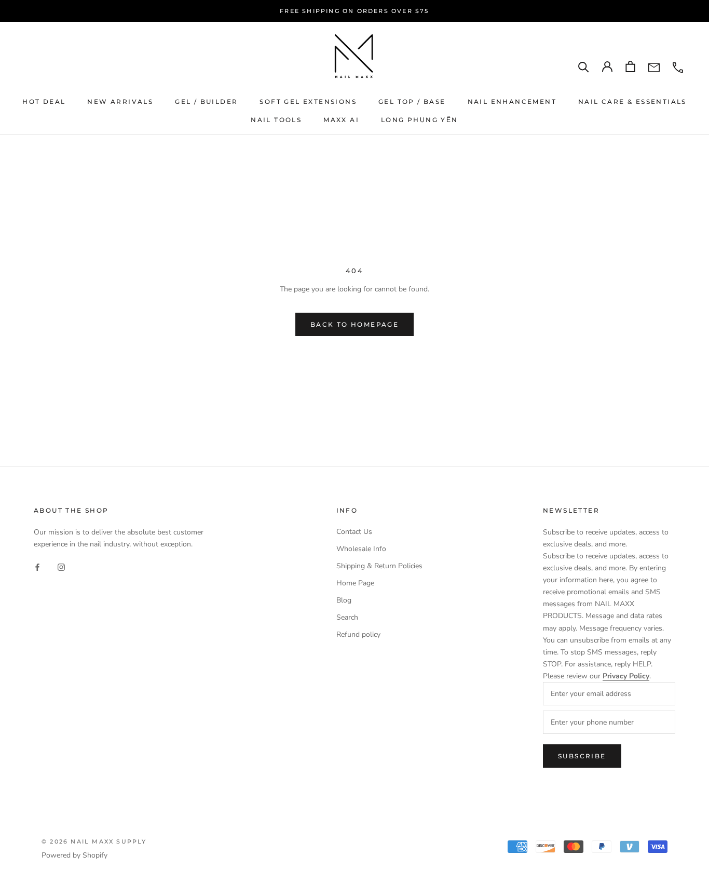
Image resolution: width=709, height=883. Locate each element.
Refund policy (358, 634)
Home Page (355, 583)
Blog (343, 600)
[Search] (583, 66)
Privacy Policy (626, 676)
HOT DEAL (43, 101)
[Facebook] (37, 566)
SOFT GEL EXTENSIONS (308, 101)
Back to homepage (354, 324)
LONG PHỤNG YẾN (419, 120)
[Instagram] (61, 566)
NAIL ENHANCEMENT (512, 101)
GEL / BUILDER (206, 101)
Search (347, 617)
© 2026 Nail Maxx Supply (94, 841)
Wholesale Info (361, 549)
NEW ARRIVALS (120, 101)
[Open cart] (630, 66)
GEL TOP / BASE (412, 101)
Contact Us (354, 532)
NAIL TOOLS (276, 120)
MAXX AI (341, 120)
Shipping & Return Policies (379, 566)
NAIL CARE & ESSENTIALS (632, 101)
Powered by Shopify (74, 855)
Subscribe (582, 756)
